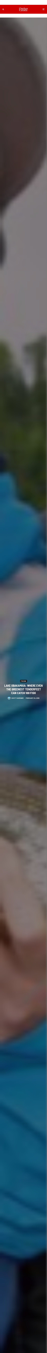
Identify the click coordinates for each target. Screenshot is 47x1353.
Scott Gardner (17, 698)
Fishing (23, 681)
